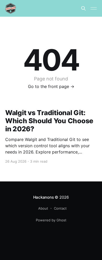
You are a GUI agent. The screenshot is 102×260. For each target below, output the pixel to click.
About (43, 208)
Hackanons (43, 197)
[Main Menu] (94, 8)
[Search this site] (83, 8)
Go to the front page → (51, 86)
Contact (60, 208)
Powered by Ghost (51, 220)
